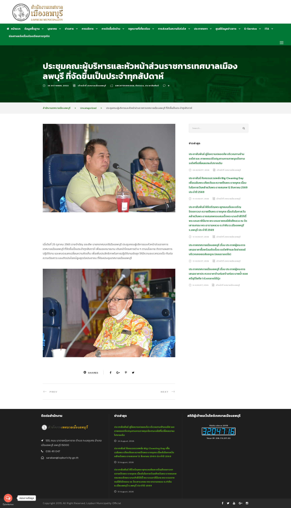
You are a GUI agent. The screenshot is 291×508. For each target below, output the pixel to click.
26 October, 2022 (58, 85)
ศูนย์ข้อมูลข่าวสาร (226, 29)
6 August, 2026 (200, 285)
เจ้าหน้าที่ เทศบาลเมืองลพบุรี (92, 85)
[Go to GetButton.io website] (8, 504)
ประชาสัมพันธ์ (152, 85)
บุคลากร (52, 29)
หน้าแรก (15, 29)
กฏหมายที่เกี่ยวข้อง (139, 29)
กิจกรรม (139, 85)
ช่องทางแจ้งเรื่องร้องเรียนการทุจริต (29, 36)
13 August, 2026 (201, 198)
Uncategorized (124, 85)
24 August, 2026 (201, 169)
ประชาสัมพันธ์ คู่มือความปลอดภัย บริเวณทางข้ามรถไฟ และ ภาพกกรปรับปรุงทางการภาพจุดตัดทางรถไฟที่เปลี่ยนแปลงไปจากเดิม (217, 158)
